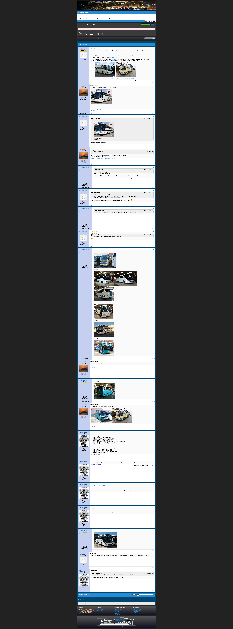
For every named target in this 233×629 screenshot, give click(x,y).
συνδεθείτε (100, 28)
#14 (153, 460)
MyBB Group (124, 626)
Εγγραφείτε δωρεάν (94, 28)
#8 (153, 231)
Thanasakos (152, 455)
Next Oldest (81, 594)
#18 (153, 553)
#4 (153, 148)
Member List (88, 25)
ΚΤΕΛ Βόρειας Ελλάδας (108, 38)
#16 (153, 507)
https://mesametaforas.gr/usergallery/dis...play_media (103, 488)
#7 (153, 208)
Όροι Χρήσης (135, 611)
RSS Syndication (136, 610)
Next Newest (86, 594)
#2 (153, 85)
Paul (153, 80)
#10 (153, 361)
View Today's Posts (104, 25)
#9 (153, 249)
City (80, 33)
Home (142, 4)
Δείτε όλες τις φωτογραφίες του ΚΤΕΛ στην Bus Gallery (122, 78)
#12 (153, 404)
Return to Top (99, 610)
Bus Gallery (117, 610)
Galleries (153, 4)
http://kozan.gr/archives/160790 (98, 485)
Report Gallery (118, 613)
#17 (153, 530)
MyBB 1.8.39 (113, 626)
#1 (153, 48)
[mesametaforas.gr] (96, 5)
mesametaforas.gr (100, 609)
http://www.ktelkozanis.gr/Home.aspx (112, 57)
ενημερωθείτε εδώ (115, 59)
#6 (153, 190)
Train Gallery (117, 612)
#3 (153, 116)
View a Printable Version (83, 599)
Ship (97, 33)
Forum (147, 4)
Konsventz (152, 178)
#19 (153, 570)
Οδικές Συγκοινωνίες (84, 38)
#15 (153, 484)
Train (103, 33)
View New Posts (99, 25)
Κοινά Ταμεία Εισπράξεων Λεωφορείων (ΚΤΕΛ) (95, 38)
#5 (153, 167)
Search (80, 25)
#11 (153, 380)
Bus (92, 33)
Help (94, 25)
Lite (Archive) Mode (137, 609)
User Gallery (117, 614)
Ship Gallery (117, 611)
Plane (86, 33)
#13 (153, 432)
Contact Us (135, 612)
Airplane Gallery (118, 609)
